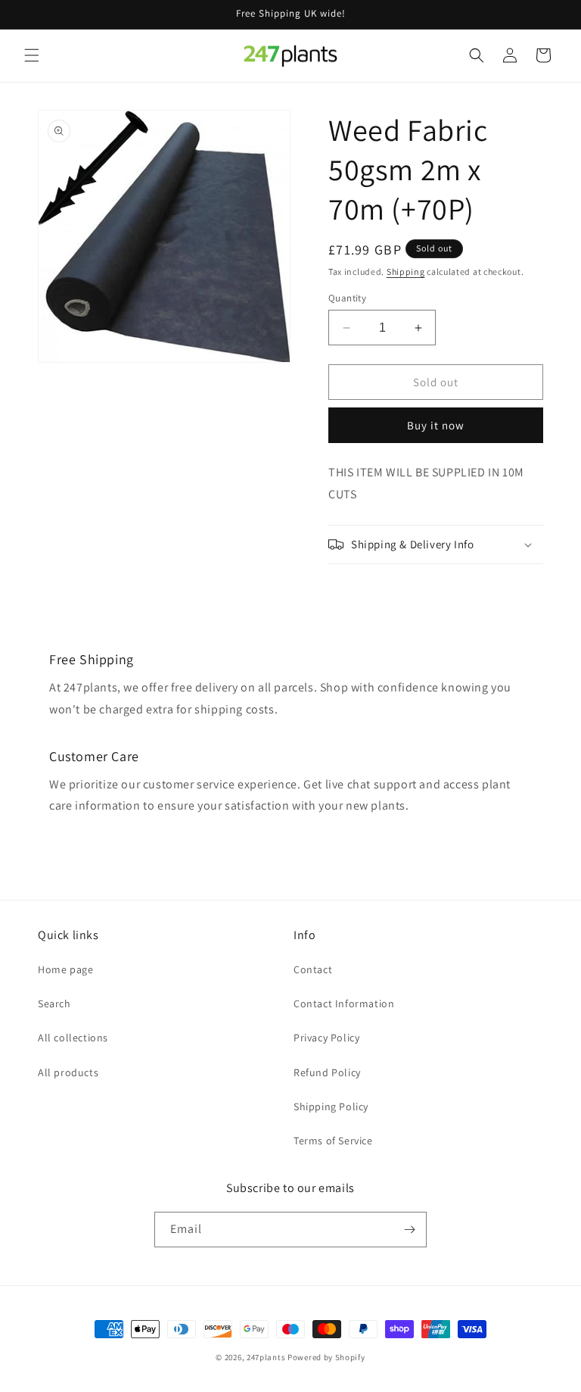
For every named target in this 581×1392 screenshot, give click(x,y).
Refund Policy (327, 1072)
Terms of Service (333, 1140)
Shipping (406, 271)
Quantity (347, 298)
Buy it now (435, 425)
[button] (31, 55)
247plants (266, 1357)
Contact (313, 969)
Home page (65, 969)
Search (54, 1003)
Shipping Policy (331, 1106)
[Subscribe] (409, 1229)
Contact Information (344, 1003)
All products (68, 1072)
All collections (73, 1037)
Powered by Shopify (326, 1357)
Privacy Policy (326, 1037)
